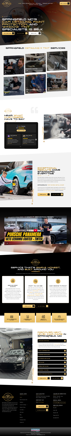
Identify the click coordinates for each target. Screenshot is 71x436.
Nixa (44, 190)
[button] (6, 139)
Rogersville (53, 190)
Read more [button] (10, 143)
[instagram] (56, 403)
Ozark (46, 190)
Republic (49, 190)
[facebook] (54, 403)
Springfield (62, 189)
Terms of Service (37, 433)
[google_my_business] (65, 403)
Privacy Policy (33, 433)
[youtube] (58, 403)
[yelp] (60, 403)
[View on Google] (9, 136)
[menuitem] (20, 3)
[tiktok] (63, 403)
